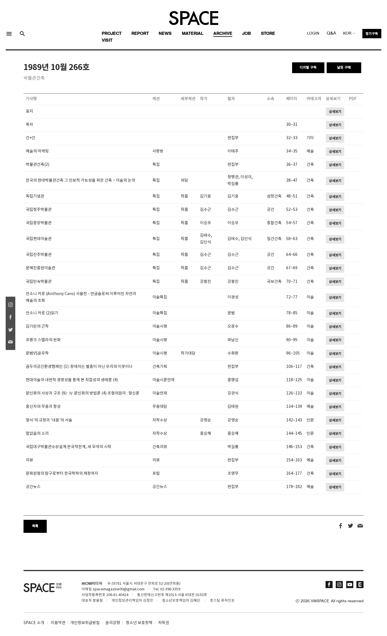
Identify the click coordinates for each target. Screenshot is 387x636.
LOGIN (313, 33)
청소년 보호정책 (139, 623)
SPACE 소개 (34, 623)
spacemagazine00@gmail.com (118, 589)
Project (112, 34)
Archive (222, 34)
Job (246, 34)
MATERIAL (192, 34)
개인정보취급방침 (85, 623)
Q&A (331, 33)
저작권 (163, 623)
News (165, 34)
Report (140, 34)
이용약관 (58, 623)
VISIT (107, 41)
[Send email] (360, 526)
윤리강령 (112, 623)
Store (268, 34)
